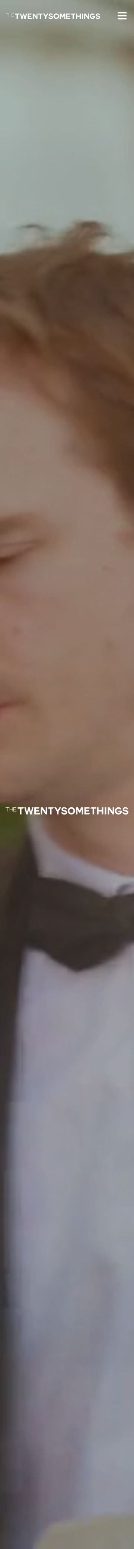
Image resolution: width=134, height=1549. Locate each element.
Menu (121, 16)
